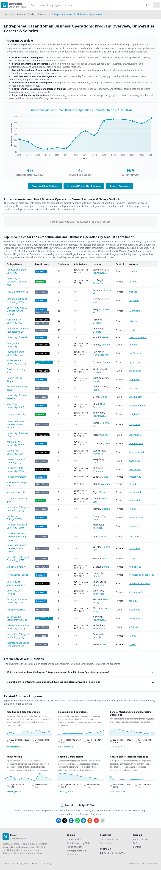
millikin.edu (135, 566)
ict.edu (132, 330)
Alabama (106, 483)
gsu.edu (133, 344)
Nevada (103, 536)
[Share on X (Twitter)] (64, 820)
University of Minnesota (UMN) (16, 583)
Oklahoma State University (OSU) (15, 469)
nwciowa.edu (136, 517)
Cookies (34, 863)
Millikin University (16, 566)
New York (98, 453)
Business (42, 14)
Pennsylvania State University (16, 271)
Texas (106, 558)
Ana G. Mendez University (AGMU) (16, 362)
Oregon (97, 322)
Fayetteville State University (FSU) (15, 353)
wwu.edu (134, 626)
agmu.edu (134, 362)
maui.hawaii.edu (138, 337)
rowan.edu (134, 609)
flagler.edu (134, 379)
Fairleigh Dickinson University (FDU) (17, 601)
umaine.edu (135, 396)
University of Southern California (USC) (17, 281)
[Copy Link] (102, 820)
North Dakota (99, 405)
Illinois (102, 492)
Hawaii (105, 337)
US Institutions (75, 839)
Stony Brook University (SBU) (15, 452)
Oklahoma (98, 471)
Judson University (16, 492)
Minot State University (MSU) (15, 405)
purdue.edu (135, 370)
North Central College (18, 574)
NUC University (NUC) (18, 291)
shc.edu (133, 483)
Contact (137, 846)
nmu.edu (134, 526)
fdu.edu (133, 600)
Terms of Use (8, 863)
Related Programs (120, 186)
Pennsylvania (100, 272)
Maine (104, 396)
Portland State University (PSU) (15, 321)
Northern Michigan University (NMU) (17, 526)
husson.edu (135, 476)
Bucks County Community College (17, 618)
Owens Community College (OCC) (17, 461)
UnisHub (8, 14)
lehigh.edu (134, 414)
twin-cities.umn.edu (139, 583)
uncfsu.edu (135, 353)
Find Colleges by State (78, 843)
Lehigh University (16, 414)
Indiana (97, 372)
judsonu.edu (135, 492)
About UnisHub (141, 839)
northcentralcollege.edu (141, 574)
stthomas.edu (136, 592)
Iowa (107, 443)
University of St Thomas (14, 592)
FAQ (135, 843)
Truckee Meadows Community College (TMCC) (17, 536)
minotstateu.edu (137, 405)
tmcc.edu (134, 536)
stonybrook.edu (137, 452)
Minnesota (98, 584)
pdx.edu (133, 321)
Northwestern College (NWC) (14, 517)
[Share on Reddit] (89, 820)
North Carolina (100, 354)
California (98, 283)
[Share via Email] (96, 820)
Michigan (98, 527)
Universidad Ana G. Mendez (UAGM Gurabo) (17, 424)
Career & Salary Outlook (45, 186)
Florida (106, 362)
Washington (99, 628)
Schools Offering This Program (84, 186)
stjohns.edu (135, 500)
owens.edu (134, 460)
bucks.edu (134, 618)
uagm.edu (134, 310)
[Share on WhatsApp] (77, 820)
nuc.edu (133, 291)
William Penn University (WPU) (15, 443)
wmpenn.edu (136, 443)
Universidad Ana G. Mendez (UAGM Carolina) (17, 548)
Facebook (108, 853)
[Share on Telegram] (83, 820)
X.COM (122, 853)
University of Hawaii (17, 337)
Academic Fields (25, 14)
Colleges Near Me (76, 850)
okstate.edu (135, 469)
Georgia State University (14, 345)
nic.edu (133, 388)
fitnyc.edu (134, 300)
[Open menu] (156, 5)
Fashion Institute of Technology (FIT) (17, 300)
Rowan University (16, 609)
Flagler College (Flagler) (14, 379)
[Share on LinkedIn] (71, 820)
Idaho (96, 389)
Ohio (95, 462)
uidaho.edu (135, 434)
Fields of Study (74, 846)
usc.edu (133, 281)
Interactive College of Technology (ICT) (18, 330)
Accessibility (45, 863)
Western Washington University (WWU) (18, 627)
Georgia (97, 331)
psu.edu (133, 271)
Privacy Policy (22, 863)
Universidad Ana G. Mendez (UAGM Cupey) (17, 310)
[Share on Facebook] (58, 820)
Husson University (16, 476)
